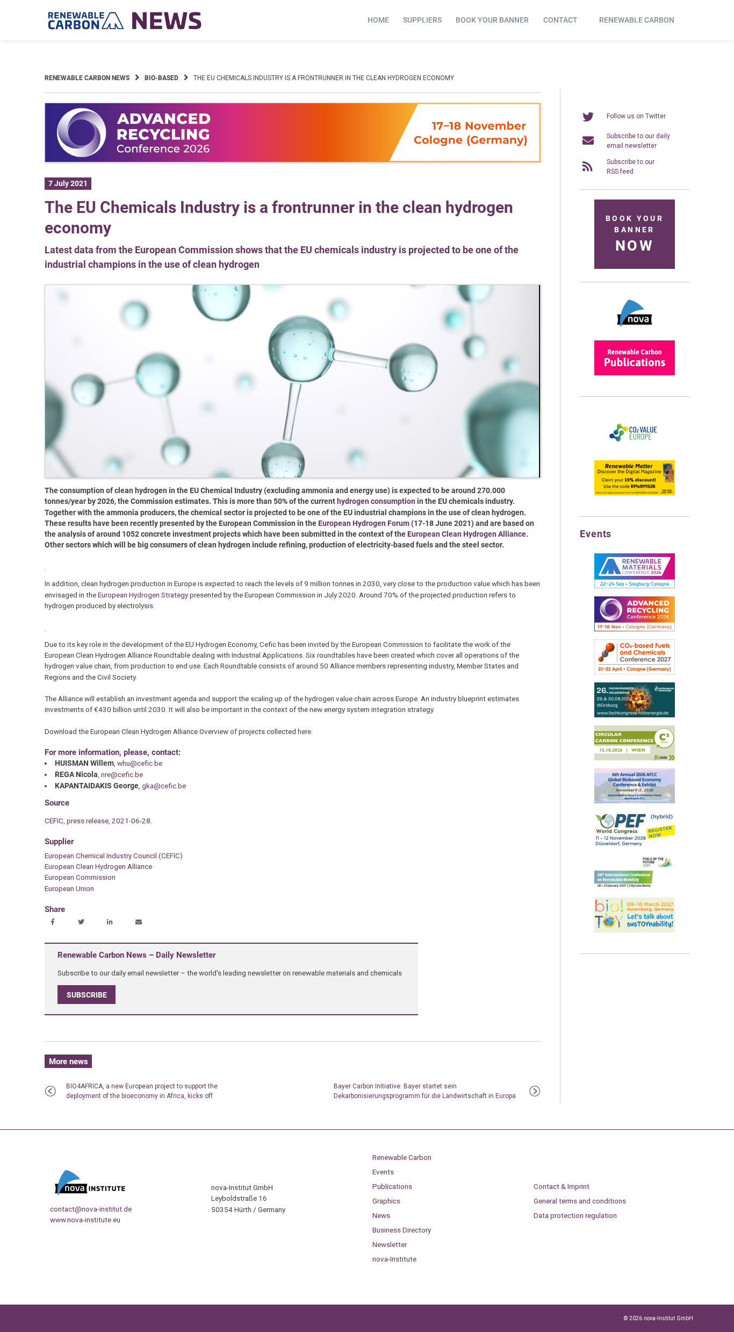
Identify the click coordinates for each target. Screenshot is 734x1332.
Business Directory (401, 1230)
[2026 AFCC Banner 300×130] (634, 801)
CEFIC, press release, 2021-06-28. (98, 820)
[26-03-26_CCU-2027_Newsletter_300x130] (634, 672)
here (304, 731)
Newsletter (389, 1244)
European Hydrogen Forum (363, 523)
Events (383, 1171)
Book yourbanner (635, 234)
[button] (54, 923)
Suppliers (422, 20)
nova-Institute (394, 1259)
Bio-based (161, 78)
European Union (69, 888)
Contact (560, 20)
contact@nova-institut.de (91, 1209)
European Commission (80, 877)
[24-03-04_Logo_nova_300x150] (634, 330)
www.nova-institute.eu (85, 1219)
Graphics (386, 1200)
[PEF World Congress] (634, 844)
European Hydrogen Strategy (143, 594)
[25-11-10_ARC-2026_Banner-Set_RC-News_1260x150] (293, 160)
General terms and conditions (580, 1200)
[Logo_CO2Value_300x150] (634, 450)
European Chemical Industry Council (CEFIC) (114, 855)
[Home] (125, 20)
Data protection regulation (575, 1215)
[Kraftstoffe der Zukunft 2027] (634, 887)
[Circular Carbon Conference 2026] (634, 758)
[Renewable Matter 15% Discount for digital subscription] (634, 493)
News (381, 1215)
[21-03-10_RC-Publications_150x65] (634, 373)
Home (378, 20)
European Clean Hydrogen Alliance (466, 534)
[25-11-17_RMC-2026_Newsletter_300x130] (634, 586)
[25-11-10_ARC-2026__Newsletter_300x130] (634, 629)
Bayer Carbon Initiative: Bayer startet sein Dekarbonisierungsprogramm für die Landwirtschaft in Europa (425, 1091)
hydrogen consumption (376, 501)
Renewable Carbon (636, 20)
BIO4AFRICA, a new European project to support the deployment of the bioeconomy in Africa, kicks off (142, 1091)
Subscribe (87, 995)
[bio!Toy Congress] (634, 930)
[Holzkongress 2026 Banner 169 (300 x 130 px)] (634, 715)
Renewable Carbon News (87, 78)
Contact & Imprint (561, 1186)
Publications (392, 1186)
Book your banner (492, 20)
